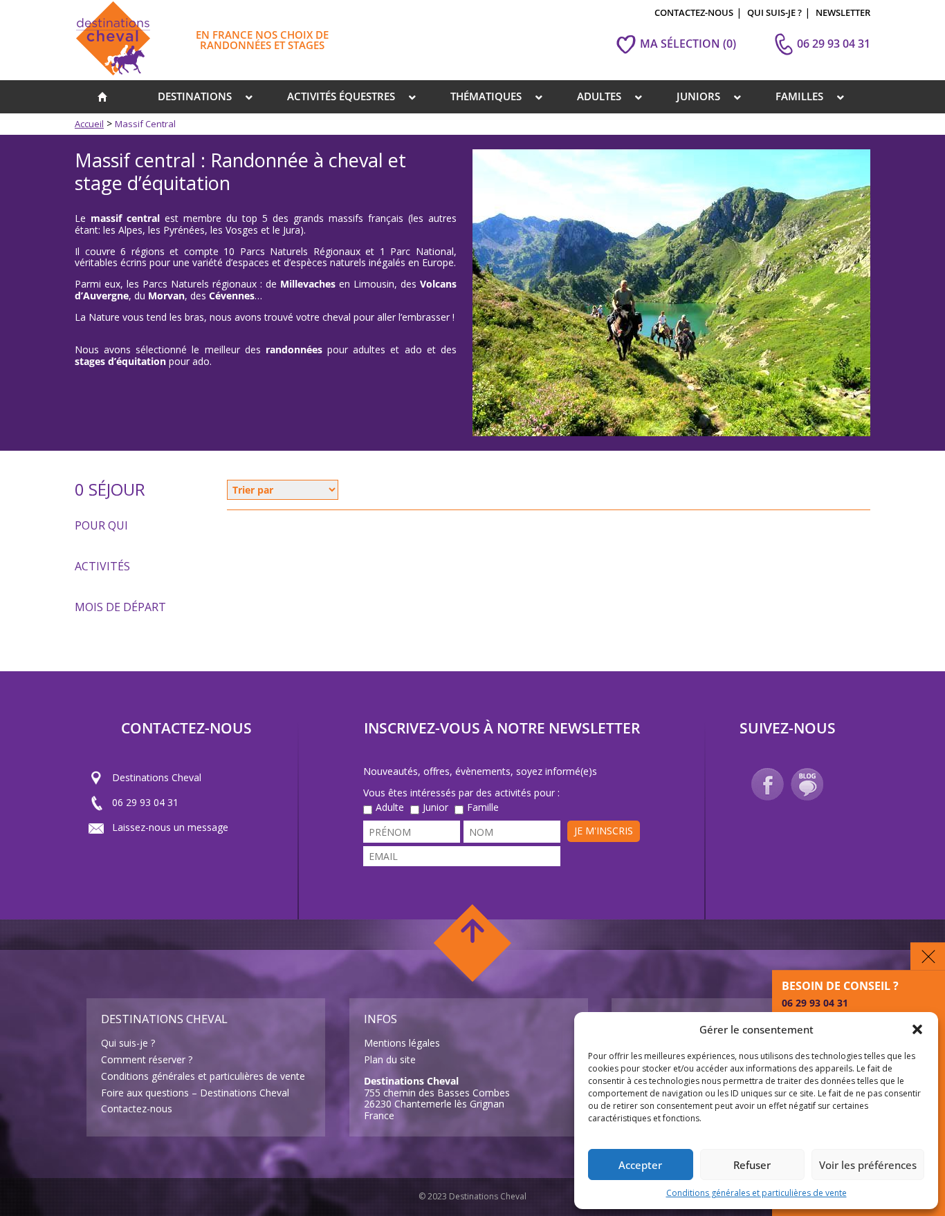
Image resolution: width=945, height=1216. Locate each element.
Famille (483, 808)
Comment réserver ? (146, 1059)
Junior (435, 808)
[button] (917, 1029)
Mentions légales (402, 1042)
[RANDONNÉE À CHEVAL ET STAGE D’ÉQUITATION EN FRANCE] (102, 97)
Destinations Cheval (156, 776)
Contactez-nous (136, 1108)
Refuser (752, 1165)
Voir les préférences (868, 1165)
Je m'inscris (603, 830)
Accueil (89, 124)
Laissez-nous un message (170, 826)
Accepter (640, 1165)
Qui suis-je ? (128, 1042)
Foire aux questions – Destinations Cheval (195, 1092)
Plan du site (390, 1059)
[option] (671, 292)
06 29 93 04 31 (145, 801)
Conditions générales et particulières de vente (756, 1193)
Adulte (390, 808)
